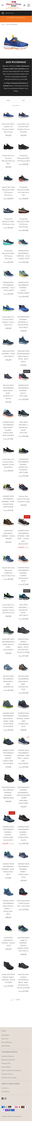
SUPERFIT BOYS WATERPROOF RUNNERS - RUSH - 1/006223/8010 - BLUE (8, 869)
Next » (19, 1000)
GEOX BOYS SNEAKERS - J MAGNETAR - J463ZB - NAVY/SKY (23, 427)
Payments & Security (8, 1060)
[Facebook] (3, 1099)
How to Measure (7, 1042)
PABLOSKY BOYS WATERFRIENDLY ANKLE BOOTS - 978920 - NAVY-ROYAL (23, 356)
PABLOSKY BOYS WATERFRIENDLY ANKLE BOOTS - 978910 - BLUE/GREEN (8, 644)
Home (3, 24)
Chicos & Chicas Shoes (16, 1116)
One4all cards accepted (9, 1078)
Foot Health (5, 1035)
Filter (8, 100)
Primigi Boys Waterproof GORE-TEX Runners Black (23, 158)
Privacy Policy (6, 1067)
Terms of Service (7, 1074)
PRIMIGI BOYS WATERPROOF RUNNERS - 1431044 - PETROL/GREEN (23, 287)
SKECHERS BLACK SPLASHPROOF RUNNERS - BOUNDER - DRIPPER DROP (8, 792)
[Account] (24, 5)
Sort (23, 100)
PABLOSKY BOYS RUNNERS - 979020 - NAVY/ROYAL (8, 353)
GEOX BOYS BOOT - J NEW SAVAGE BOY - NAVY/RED (23, 903)
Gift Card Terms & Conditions (11, 1070)
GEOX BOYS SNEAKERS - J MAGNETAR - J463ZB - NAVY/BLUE (23, 610)
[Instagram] (5, 1099)
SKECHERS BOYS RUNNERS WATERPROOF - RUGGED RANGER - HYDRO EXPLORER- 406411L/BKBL (23, 795)
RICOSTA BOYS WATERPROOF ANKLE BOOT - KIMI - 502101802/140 (8, 681)
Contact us (5, 1088)
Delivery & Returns (8, 1056)
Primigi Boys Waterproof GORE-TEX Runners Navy (8, 221)
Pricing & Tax (6, 1063)
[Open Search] (2, 13)
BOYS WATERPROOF (12, 24)
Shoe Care (5, 1039)
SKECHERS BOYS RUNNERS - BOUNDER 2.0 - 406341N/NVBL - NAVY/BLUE (23, 322)
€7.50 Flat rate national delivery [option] (16, 18)
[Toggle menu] (2, 5)
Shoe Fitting (6, 1046)
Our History (5, 1092)
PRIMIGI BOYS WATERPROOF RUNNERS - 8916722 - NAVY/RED (23, 390)
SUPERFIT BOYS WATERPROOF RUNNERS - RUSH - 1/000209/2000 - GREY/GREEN (8, 501)
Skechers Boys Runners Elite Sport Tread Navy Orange (23, 499)
